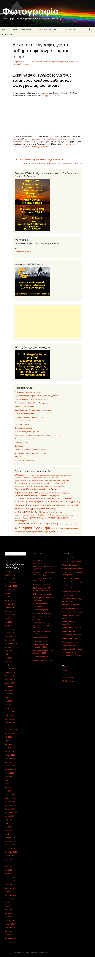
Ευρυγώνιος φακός (22, 442)
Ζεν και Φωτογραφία (22, 424)
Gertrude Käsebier (55, 475)
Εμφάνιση (60, 496)
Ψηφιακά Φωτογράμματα (70, 528)
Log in (64, 670)
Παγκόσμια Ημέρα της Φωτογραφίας (52, 512)
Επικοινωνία (7, 34)
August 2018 (9, 856)
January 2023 (10, 672)
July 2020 (8, 776)
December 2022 (10, 676)
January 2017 (10, 924)
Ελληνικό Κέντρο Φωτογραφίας (27, 496)
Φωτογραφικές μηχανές (70, 638)
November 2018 (10, 845)
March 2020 (9, 791)
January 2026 (10, 575)
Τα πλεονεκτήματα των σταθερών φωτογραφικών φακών (52, 163)
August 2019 (9, 816)
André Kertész (30, 475)
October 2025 (10, 582)
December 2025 (10, 579)
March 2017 (9, 917)
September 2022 (11, 687)
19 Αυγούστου (20, 475)
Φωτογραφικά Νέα (69, 29)
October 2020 (10, 766)
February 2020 (10, 794)
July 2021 (8, 737)
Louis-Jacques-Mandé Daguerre (24, 477)
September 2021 (11, 730)
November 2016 (10, 931)
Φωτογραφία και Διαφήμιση (72, 612)
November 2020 (10, 762)
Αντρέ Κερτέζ (39, 486)
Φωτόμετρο (19, 446)
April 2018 (8, 870)
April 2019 (8, 830)
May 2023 (8, 658)
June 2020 (8, 780)
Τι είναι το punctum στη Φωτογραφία (28, 392)
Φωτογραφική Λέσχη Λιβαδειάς (69, 524)
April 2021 (8, 744)
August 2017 (9, 899)
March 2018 (9, 874)
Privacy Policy (18, 952)
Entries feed (66, 674)
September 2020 (11, 769)
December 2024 (10, 611)
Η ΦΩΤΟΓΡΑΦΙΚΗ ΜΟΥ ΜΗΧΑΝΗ (62, 498)
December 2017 (10, 884)
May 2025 (8, 593)
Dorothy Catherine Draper (42, 475)
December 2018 (10, 841)
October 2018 (10, 848)
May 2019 (8, 827)
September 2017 (11, 895)
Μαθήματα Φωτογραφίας (47, 29)
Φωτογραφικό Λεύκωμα (32, 528)
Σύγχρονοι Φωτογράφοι (70, 608)
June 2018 (8, 863)
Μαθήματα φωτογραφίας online (68, 505)
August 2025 (9, 590)
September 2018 (11, 852)
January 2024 (10, 633)
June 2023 (8, 654)
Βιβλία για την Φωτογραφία (72, 561)
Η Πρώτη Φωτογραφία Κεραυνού (27, 432)
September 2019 (11, 812)
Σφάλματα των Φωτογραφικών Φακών (49, 518)
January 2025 (10, 608)
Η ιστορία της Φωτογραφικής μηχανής (33, 501)
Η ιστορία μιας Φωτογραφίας (72, 569)
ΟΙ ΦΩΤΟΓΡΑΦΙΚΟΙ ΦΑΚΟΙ (28, 512)
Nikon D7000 (38, 477)
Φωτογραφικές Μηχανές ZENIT (26, 439)
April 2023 (8, 661)
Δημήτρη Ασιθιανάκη (52, 96)
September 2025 (11, 586)
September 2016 (11, 938)
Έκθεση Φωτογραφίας (63, 480)
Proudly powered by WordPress (36, 952)
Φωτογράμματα (21, 521)
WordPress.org (67, 681)
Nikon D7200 (46, 477)
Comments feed (68, 677)
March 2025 (9, 600)
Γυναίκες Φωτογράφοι (70, 565)
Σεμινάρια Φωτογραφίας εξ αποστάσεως (57, 515)
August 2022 (9, 690)
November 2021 (10, 723)
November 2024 (10, 615)
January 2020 (10, 798)
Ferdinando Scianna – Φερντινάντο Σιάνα (30, 450)
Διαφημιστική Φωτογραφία (24, 460)
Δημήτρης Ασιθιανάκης (23, 251)
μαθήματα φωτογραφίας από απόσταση (30, 532)
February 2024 (10, 629)
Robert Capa (54, 477)
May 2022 (8, 701)
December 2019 (10, 802)
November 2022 (10, 679)
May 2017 (8, 909)
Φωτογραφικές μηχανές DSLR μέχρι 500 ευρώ (38, 159)
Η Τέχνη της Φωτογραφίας (24, 414)
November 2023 (10, 640)
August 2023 (9, 647)
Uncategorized (67, 558)
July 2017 (8, 902)
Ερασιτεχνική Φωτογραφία (25, 498)
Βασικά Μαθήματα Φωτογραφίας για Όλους (36, 489)
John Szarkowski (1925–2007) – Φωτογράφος (32, 403)
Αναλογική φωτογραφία (24, 486)
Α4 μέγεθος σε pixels (22, 457)
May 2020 (8, 784)
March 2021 (9, 748)
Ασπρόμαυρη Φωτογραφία (54, 486)
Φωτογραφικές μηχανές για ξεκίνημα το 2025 (31, 453)
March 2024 (9, 625)
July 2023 (8, 651)
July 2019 (8, 820)
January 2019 (10, 838)
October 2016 (10, 935)
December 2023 (10, 636)
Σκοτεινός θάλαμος (22, 518)
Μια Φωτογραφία (68, 595)
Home (4, 29)
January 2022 (10, 715)
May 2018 (8, 866)
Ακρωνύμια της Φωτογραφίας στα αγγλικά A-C (40, 483)
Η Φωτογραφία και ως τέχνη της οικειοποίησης (32, 399)
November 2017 (10, 888)
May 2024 (8, 622)
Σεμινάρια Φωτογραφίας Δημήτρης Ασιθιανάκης (28, 515)
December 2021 (10, 719)
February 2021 (10, 751)
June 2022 (8, 697)
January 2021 (10, 755)
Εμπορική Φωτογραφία (49, 496)
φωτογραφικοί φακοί (54, 532)
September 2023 (11, 643)
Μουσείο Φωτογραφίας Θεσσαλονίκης (35, 508)
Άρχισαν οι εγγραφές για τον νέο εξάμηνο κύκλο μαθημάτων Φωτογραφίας (35, 480)
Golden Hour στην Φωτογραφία (26, 421)
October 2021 (10, 726)
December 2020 (10, 758)
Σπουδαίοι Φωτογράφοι (70, 605)
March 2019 (9, 834)
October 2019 (10, 809)
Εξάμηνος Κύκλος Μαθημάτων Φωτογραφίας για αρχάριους (36, 396)
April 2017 (8, 913)
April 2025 (8, 597)
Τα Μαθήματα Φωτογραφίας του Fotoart (29, 417)
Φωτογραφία (31, 521)
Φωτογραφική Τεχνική (70, 642)
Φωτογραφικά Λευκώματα (24, 428)
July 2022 (8, 694)
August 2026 (9, 572)
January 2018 (10, 881)
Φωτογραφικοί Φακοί (69, 645)
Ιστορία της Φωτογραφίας (71, 578)
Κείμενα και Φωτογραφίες (22, 29)
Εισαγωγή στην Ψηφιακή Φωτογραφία (55, 493)
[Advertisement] (47, 116)
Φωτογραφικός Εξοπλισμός (72, 649)
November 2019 (10, 805)
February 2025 (10, 604)
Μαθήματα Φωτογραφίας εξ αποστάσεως (35, 505)
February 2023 (10, 669)
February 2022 (10, 712)
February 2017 (10, 920)
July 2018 (8, 859)
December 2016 (10, 927)
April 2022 (8, 705)
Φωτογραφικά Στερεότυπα (71, 635)
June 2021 (8, 741)
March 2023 (9, 665)
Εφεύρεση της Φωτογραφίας (44, 498)
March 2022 (9, 708)
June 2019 (8, 823)
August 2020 (9, 773)
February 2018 (10, 877)
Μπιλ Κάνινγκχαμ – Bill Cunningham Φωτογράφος (33, 410)
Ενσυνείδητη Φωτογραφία (24, 406)
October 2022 (10, 683)
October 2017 (10, 892)
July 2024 (8, 618)
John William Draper (66, 475)
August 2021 (9, 733)
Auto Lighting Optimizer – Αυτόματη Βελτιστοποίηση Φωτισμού (38, 435)
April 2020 (8, 787)
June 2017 (8, 906)
